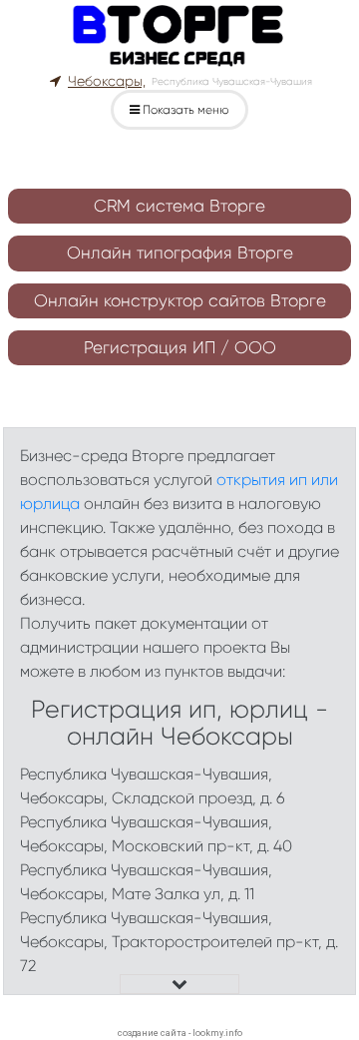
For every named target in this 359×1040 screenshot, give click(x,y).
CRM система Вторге (179, 206)
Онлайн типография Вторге (180, 252)
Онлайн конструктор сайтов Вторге (180, 300)
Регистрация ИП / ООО (180, 347)
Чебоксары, (107, 81)
